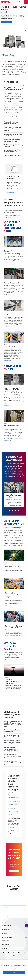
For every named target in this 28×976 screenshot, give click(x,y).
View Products (7, 262)
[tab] (9, 510)
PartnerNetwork (11, 808)
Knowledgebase (11, 827)
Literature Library (12, 817)
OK (14, 972)
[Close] (26, 962)
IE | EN (14, 955)
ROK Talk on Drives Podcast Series (14, 163)
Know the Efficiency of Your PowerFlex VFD (13, 551)
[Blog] (23, 952)
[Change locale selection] (20, 2)
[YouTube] (18, 952)
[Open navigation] (26, 2)
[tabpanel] (14, 470)
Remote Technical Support (14, 801)
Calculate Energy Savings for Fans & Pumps (12, 579)
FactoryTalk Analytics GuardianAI (12, 482)
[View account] (22, 2)
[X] (13, 952)
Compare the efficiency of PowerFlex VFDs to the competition (14, 612)
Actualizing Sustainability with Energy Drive (13, 666)
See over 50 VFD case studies (12, 116)
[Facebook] (8, 952)
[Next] (23, 705)
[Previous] (4, 705)
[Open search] (17, 2)
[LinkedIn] (4, 952)
